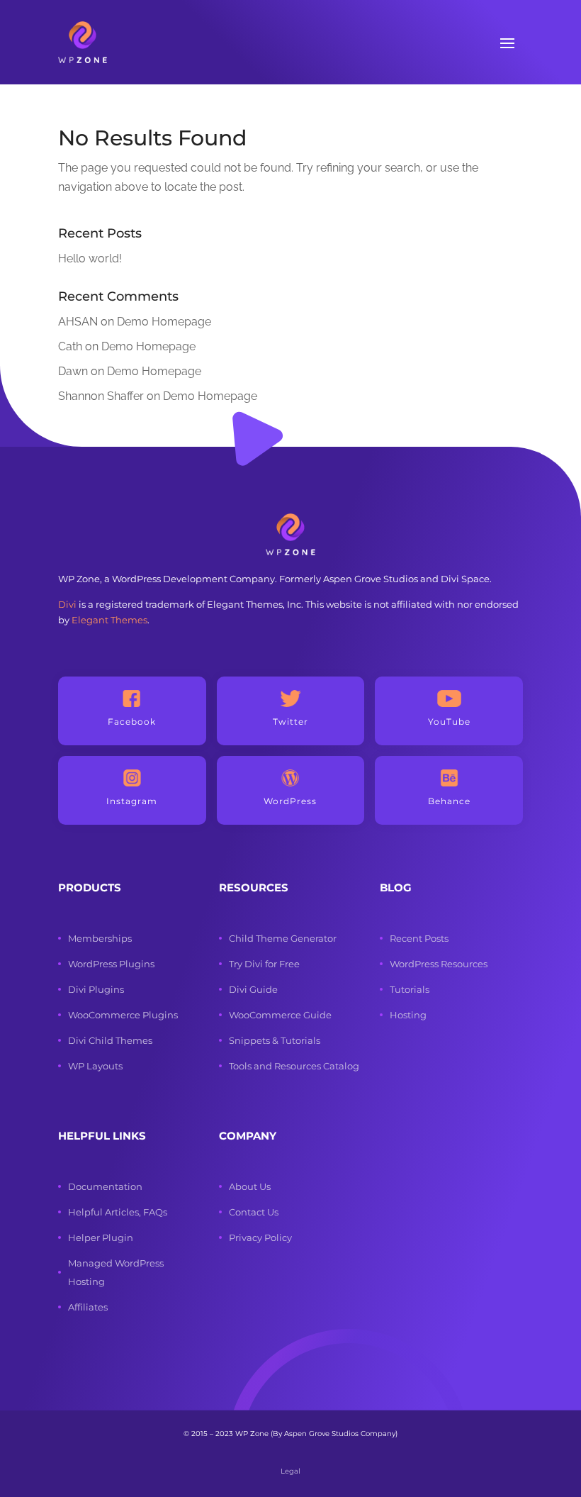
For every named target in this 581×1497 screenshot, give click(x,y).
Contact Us (253, 1212)
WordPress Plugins (111, 963)
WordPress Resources (438, 963)
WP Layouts (95, 1066)
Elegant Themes (109, 619)
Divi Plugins (96, 989)
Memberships (100, 938)
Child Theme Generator (283, 938)
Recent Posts (419, 938)
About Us (250, 1186)
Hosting (408, 1014)
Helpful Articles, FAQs (117, 1212)
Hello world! (90, 258)
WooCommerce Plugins (123, 1014)
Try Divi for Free (264, 963)
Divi (67, 604)
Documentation (105, 1186)
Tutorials (409, 989)
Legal (290, 1471)
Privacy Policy (260, 1237)
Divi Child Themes (110, 1040)
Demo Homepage (164, 321)
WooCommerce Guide (280, 1014)
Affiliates (88, 1307)
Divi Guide (253, 989)
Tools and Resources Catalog (294, 1066)
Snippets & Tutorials (274, 1040)
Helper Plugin (100, 1237)
